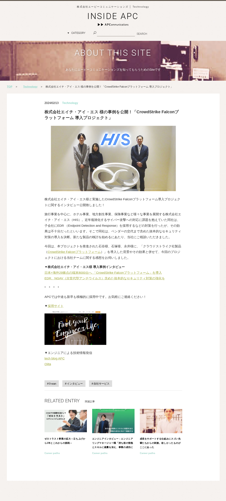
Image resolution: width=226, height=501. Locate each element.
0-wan (52, 383)
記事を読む (65, 438)
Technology (70, 102)
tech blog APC (54, 358)
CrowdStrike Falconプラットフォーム (74, 252)
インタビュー (75, 383)
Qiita (47, 364)
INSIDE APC (113, 16)
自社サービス (101, 383)
